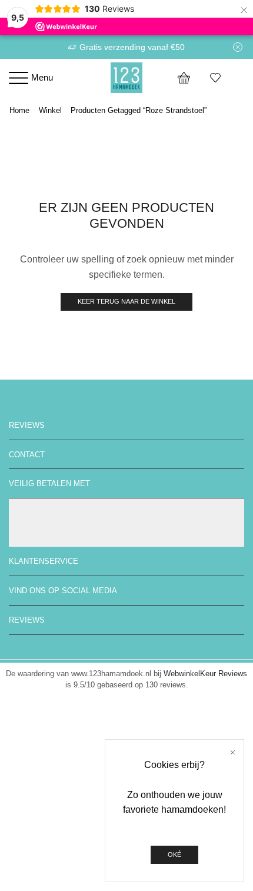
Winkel (50, 110)
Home (19, 110)
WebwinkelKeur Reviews (205, 673)
